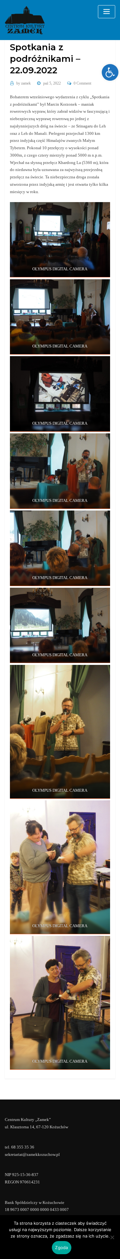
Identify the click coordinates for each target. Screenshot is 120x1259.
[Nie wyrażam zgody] (112, 1237)
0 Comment (82, 83)
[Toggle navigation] (106, 11)
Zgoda (61, 1247)
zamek (23, 83)
